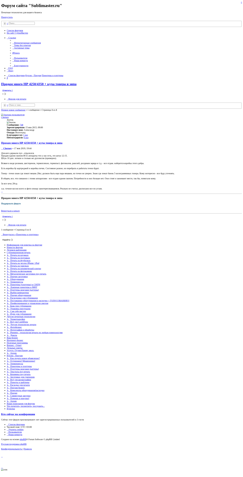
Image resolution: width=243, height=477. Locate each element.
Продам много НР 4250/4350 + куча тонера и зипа (38, 84)
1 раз (25, 135)
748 (21, 125)
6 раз (26, 137)
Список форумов (15, 30)
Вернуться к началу (10, 211)
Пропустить (7, 17)
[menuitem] (26, 43)
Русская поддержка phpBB (14, 444)
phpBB (23, 439)
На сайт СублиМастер (17, 33)
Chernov (5, 117)
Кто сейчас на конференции (18, 414)
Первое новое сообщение (13, 110)
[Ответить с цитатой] (241, 2)
